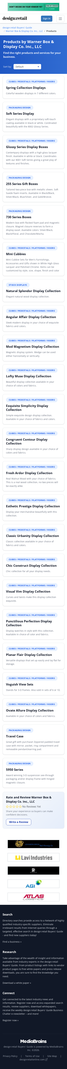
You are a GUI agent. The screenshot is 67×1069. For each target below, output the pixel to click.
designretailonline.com (32, 1059)
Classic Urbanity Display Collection (32, 536)
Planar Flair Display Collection (29, 654)
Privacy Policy (10, 1056)
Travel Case (14, 736)
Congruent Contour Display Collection (26, 441)
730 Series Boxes (18, 217)
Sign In (46, 18)
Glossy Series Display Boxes (27, 147)
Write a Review (18, 822)
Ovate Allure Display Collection (30, 710)
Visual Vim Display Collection (28, 591)
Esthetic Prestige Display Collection (33, 506)
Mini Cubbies (16, 254)
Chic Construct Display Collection (31, 565)
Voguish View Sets (19, 684)
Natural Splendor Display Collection (33, 291)
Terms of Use (32, 1056)
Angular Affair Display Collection (31, 317)
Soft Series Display (20, 113)
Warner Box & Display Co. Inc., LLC (24, 31)
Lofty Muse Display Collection (28, 376)
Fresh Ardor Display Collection (29, 473)
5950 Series (14, 769)
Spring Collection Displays (26, 87)
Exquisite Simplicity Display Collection (27, 408)
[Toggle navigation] (60, 18)
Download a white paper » (17, 982)
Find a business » (12, 941)
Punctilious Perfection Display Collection (29, 623)
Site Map (52, 1056)
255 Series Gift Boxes (22, 184)
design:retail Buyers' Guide (17, 27)
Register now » (11, 1020)
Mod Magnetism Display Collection (32, 346)
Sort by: (7, 66)
